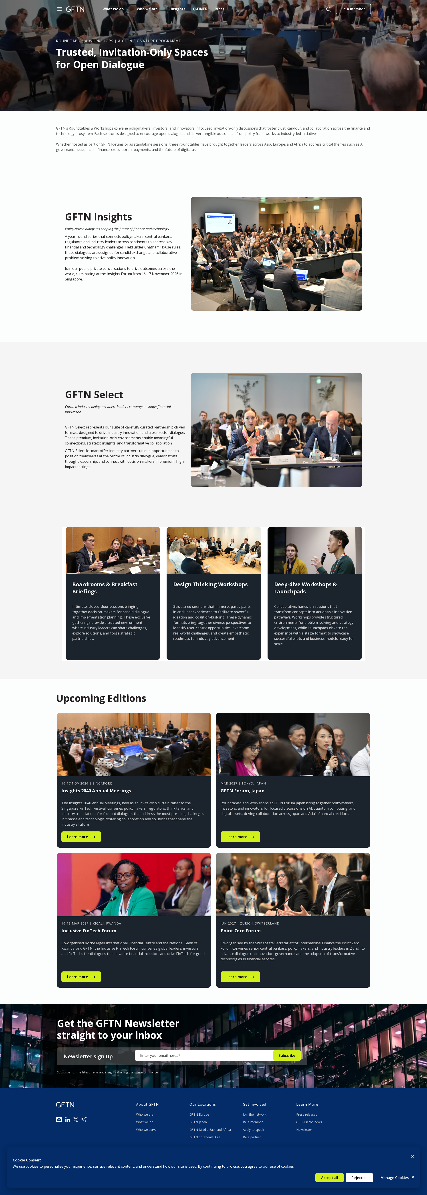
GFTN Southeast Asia (204, 1137)
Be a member (253, 1122)
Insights (178, 8)
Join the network (254, 1114)
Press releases (306, 1114)
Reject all (359, 1177)
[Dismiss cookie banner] (412, 1156)
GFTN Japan (198, 1122)
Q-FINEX (200, 8)
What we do (113, 8)
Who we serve (146, 1129)
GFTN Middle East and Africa (210, 1129)
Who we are (147, 8)
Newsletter (304, 1129)
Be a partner (252, 1137)
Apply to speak (253, 1129)
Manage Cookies (395, 1177)
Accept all (329, 1177)
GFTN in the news (309, 1122)
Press (219, 8)
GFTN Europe (199, 1114)
